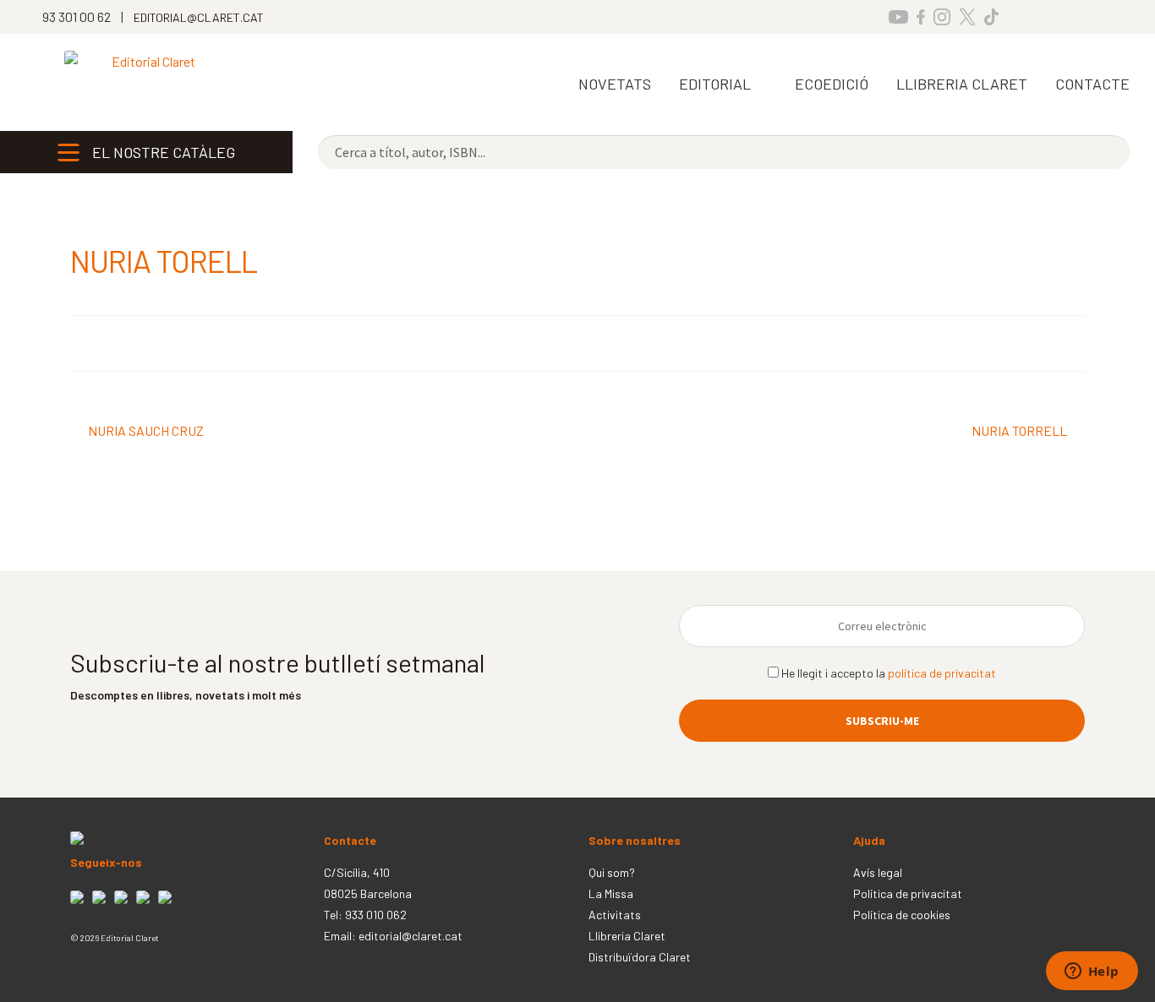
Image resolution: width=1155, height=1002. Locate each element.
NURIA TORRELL (1019, 432)
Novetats (614, 83)
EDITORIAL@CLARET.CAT (199, 17)
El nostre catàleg (163, 152)
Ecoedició (831, 83)
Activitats (614, 914)
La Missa (610, 893)
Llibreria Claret (626, 935)
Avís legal (877, 872)
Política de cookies (901, 914)
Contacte (1092, 83)
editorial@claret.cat (411, 935)
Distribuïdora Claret (639, 957)
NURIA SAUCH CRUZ (145, 432)
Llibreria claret (961, 83)
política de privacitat (942, 673)
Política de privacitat (907, 893)
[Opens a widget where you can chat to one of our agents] (1091, 972)
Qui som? (611, 872)
